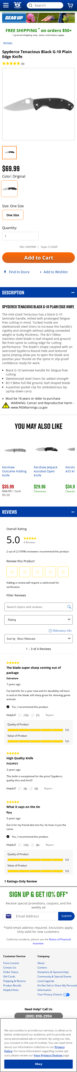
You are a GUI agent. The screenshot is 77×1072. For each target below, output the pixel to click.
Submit (66, 916)
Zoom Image (16, 74)
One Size (12, 215)
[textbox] (39, 916)
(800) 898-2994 (38, 1016)
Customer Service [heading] (14, 956)
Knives (7, 43)
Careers (42, 967)
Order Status (11, 972)
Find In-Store (19, 272)
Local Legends (46, 981)
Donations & (53, 972)
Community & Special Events (54, 976)
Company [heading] (43, 956)
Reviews (9, 512)
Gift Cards (9, 976)
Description (13, 292)
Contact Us (10, 967)
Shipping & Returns (15, 981)
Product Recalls (12, 985)
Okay (38, 1064)
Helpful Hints (11, 990)
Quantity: (9, 227)
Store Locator (11, 963)
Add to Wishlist (56, 272)
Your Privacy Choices (48, 1055)
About (41, 963)
